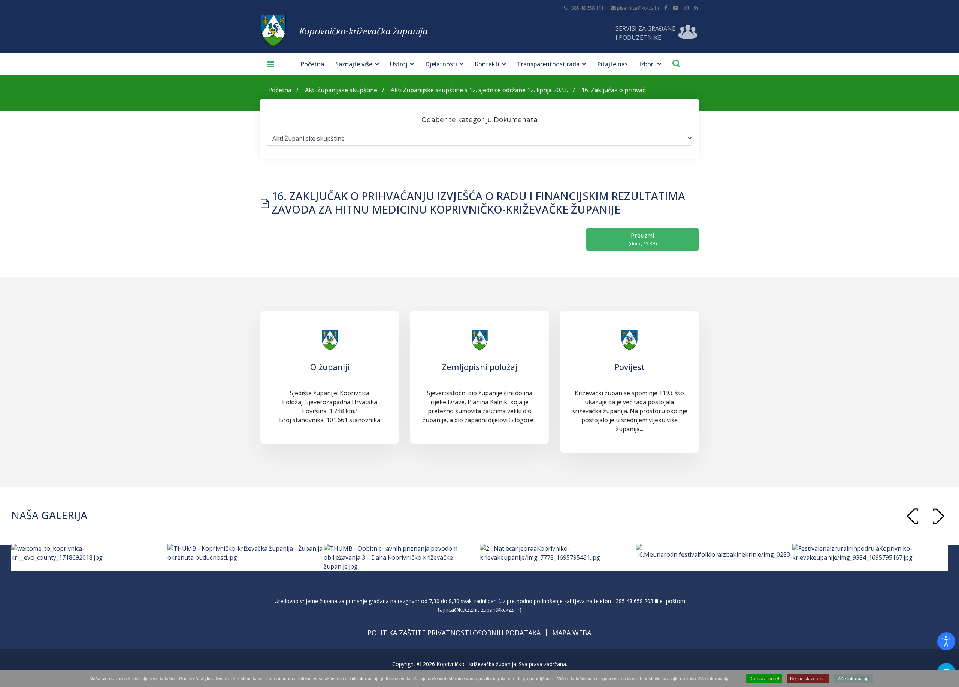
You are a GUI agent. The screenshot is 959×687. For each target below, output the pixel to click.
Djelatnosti (441, 64)
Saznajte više (353, 64)
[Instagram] (686, 7)
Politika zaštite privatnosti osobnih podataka (454, 632)
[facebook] (666, 7)
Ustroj (399, 64)
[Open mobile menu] (267, 64)
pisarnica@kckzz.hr (638, 8)
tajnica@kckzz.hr (458, 609)
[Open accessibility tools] (946, 641)
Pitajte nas (612, 64)
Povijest (629, 366)
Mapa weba (571, 632)
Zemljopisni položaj (479, 366)
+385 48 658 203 (632, 601)
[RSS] (696, 7)
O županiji (330, 366)
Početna (312, 64)
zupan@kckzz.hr (500, 609)
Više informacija (853, 678)
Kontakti (487, 64)
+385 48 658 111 (586, 8)
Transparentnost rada (548, 64)
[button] (938, 516)
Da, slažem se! (764, 678)
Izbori (647, 64)
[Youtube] (676, 7)
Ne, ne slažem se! (808, 678)
